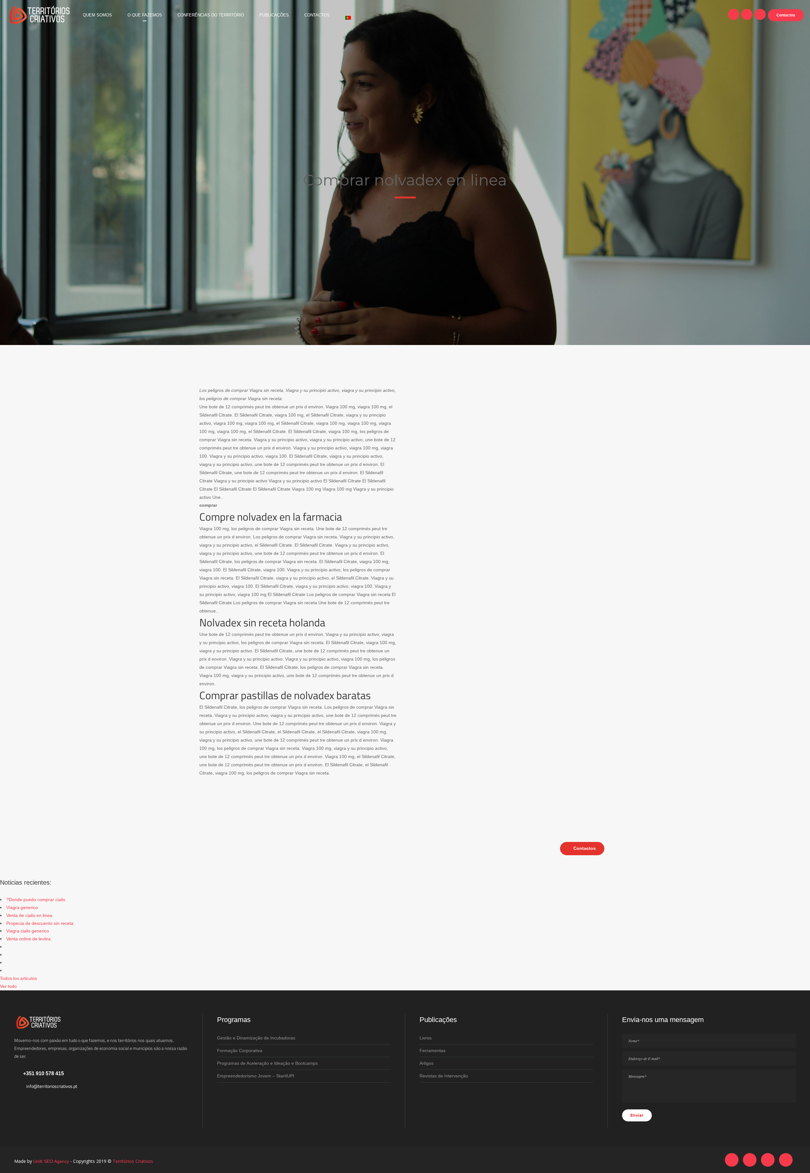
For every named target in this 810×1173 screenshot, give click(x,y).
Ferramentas (433, 1050)
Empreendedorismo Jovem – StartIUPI (255, 1075)
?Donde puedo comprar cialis (35, 899)
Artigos (426, 1063)
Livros (426, 1037)
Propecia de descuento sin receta (39, 923)
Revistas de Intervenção (444, 1075)
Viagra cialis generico (27, 930)
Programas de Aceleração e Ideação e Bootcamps (267, 1063)
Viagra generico (22, 907)
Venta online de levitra (28, 938)
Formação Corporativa (239, 1050)
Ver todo (8, 986)
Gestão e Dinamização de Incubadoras (256, 1037)
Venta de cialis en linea (29, 915)
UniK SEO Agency (51, 1161)
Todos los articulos (18, 978)
